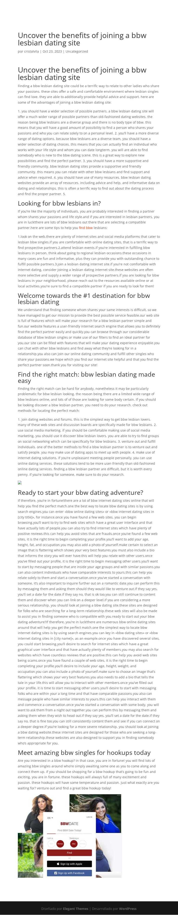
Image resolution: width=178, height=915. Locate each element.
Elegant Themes (75, 908)
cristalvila (31, 51)
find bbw (86, 228)
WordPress (128, 908)
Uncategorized (77, 51)
